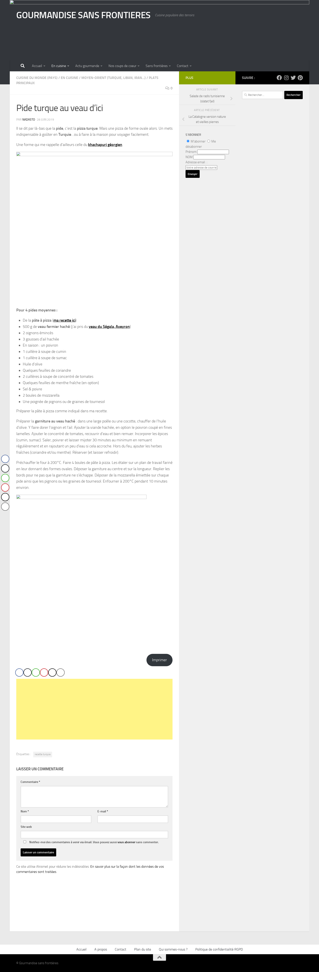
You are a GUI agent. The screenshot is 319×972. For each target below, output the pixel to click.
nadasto (28, 119)
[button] (5, 515)
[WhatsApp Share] (36, 672)
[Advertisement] (94, 709)
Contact (182, 66)
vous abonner (126, 842)
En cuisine (58, 66)
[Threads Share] (52, 672)
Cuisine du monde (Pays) (37, 78)
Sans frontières (157, 66)
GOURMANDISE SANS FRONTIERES (83, 15)
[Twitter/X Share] (27, 672)
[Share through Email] (60, 672)
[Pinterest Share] (44, 672)
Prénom (191, 152)
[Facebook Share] (19, 672)
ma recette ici (64, 320)
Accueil (37, 66)
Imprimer (159, 660)
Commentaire (30, 782)
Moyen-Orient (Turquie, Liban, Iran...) (113, 78)
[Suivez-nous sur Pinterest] (300, 77)
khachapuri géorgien (105, 144)
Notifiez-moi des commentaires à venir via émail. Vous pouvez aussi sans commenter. (94, 842)
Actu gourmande (87, 66)
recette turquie (43, 754)
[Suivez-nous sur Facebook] (279, 77)
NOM (189, 157)
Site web (26, 827)
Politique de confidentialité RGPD (219, 949)
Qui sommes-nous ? (173, 949)
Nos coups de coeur (122, 66)
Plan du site (142, 949)
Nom (25, 811)
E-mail (102, 811)
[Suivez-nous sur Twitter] (293, 77)
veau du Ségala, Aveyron (109, 326)
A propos (100, 949)
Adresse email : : (196, 162)
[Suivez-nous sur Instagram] (286, 77)
